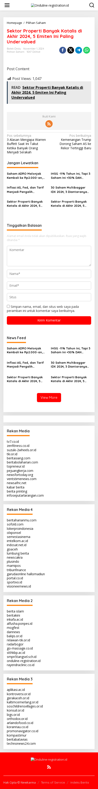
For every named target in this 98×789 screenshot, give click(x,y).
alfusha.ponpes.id (19, 623)
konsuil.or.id (15, 710)
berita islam (15, 611)
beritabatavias (17, 739)
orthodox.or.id (17, 719)
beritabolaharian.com (22, 462)
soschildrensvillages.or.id (25, 706)
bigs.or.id (13, 714)
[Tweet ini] (70, 50)
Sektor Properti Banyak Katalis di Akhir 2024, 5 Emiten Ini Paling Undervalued (25, 204)
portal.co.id (15, 578)
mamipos (14, 565)
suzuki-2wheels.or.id (21, 450)
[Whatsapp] (86, 50)
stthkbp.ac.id (16, 652)
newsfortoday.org (20, 475)
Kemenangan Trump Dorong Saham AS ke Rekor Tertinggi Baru (75, 142)
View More (49, 397)
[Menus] (7, 5)
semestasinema (18, 537)
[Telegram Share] (78, 50)
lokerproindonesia (20, 528)
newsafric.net (16, 483)
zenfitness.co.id (18, 445)
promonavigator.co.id (22, 731)
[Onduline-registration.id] (50, 5)
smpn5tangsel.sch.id (21, 657)
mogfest (13, 627)
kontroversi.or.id (19, 694)
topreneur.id (16, 466)
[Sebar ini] (62, 50)
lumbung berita (18, 553)
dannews (13, 632)
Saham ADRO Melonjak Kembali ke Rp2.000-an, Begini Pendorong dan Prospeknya (25, 176)
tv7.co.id (13, 441)
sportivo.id (14, 582)
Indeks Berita (79, 782)
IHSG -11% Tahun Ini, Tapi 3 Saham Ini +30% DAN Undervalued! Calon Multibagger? (70, 176)
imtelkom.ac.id (17, 541)
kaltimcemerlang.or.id (22, 702)
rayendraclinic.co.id (20, 665)
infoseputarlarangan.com (25, 495)
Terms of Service (53, 782)
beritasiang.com (18, 458)
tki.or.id (12, 454)
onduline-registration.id (24, 661)
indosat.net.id (16, 545)
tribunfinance (16, 570)
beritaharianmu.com (21, 520)
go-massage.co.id (20, 648)
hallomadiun (36, 574)
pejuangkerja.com (20, 470)
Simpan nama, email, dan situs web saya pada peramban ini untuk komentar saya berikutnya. (43, 308)
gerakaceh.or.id (18, 698)
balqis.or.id (14, 636)
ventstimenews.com (21, 479)
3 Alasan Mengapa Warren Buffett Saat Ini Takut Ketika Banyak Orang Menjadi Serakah (26, 144)
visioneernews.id (19, 586)
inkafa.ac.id (15, 619)
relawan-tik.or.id (18, 640)
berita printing (17, 491)
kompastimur (16, 735)
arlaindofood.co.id (20, 723)
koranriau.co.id (17, 727)
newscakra (15, 557)
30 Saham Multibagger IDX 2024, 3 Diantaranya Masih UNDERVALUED (69, 190)
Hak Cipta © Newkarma (19, 782)
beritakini (13, 615)
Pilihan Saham (15, 51)
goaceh (12, 549)
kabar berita (15, 487)
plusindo (13, 561)
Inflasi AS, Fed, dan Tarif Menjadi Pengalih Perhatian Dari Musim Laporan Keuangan (25, 190)
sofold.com (15, 524)
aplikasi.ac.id (16, 689)
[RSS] (49, 123)
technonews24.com (21, 743)
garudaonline (16, 574)
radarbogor (15, 644)
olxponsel (14, 532)
